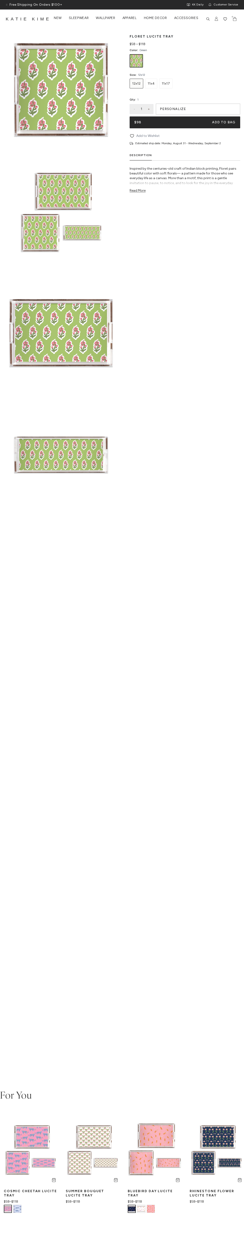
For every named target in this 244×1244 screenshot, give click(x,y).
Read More (138, 190)
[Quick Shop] (54, 1180)
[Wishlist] (225, 19)
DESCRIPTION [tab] (141, 155)
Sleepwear (79, 18)
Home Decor (155, 18)
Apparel (129, 18)
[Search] (208, 19)
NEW (58, 18)
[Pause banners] (7, 5)
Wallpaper (105, 18)
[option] (136, 60)
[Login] (216, 19)
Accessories (186, 18)
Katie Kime (28, 19)
